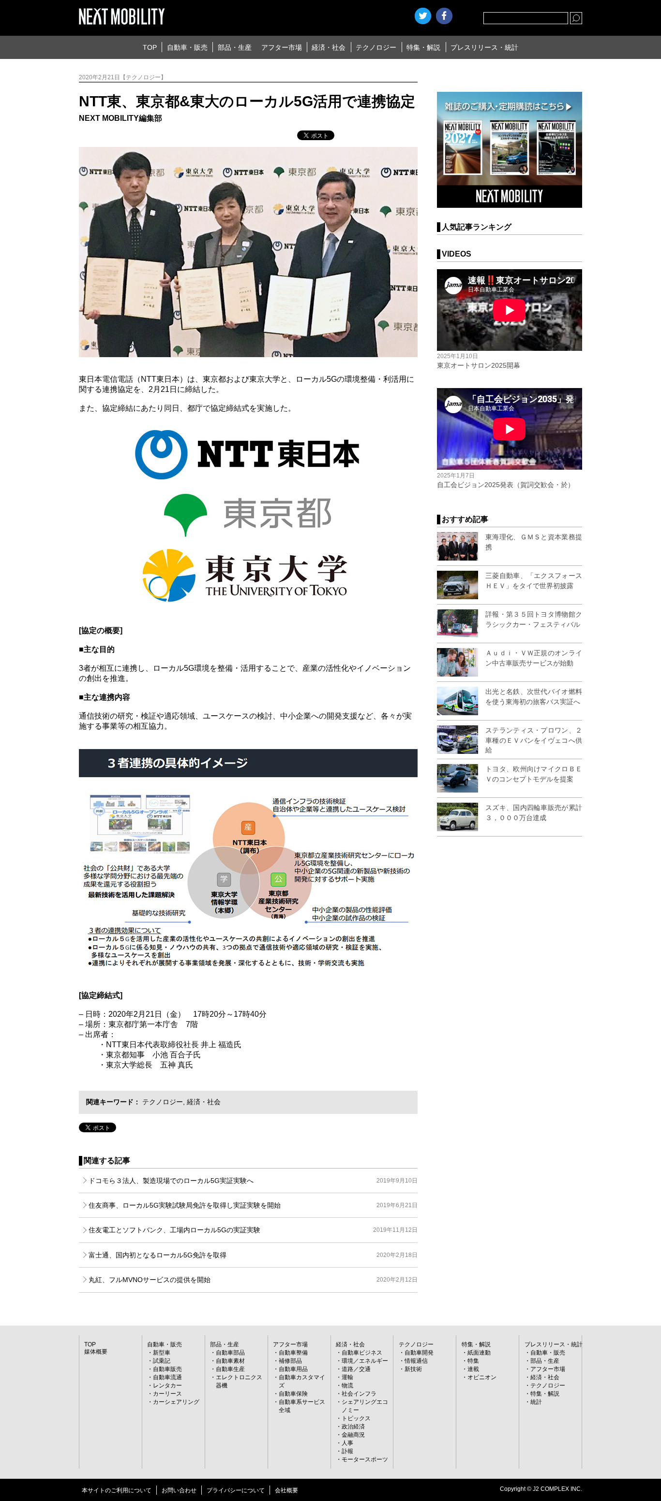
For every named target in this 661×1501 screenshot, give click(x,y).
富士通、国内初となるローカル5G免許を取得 (253, 1255)
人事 (347, 1443)
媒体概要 (95, 1351)
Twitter (423, 16)
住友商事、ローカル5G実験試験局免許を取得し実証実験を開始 (253, 1205)
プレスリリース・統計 (484, 47)
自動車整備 (293, 1352)
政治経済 (353, 1426)
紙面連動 (479, 1352)
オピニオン (481, 1377)
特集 (473, 1360)
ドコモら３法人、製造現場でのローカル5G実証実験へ (253, 1180)
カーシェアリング (176, 1402)
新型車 (161, 1352)
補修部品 (290, 1360)
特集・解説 (423, 47)
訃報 (347, 1451)
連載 (473, 1369)
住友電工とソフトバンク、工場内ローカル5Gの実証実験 (253, 1230)
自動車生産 (230, 1369)
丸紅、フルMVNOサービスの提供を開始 (253, 1280)
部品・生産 (235, 47)
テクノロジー (376, 47)
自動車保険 (293, 1393)
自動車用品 (293, 1369)
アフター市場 (281, 47)
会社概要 (286, 1490)
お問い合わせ (179, 1490)
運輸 (347, 1377)
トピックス (356, 1418)
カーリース (167, 1393)
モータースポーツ (365, 1459)
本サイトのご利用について (116, 1490)
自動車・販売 (187, 47)
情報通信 (416, 1360)
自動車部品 (230, 1352)
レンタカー (167, 1385)
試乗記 (161, 1360)
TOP (150, 47)
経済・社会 (329, 47)
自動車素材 (230, 1360)
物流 (347, 1385)
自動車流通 (167, 1377)
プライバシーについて (236, 1490)
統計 (536, 1402)
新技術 (413, 1369)
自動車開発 (419, 1352)
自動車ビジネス (362, 1352)
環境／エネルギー (365, 1360)
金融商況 (353, 1434)
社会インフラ (359, 1393)
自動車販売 (167, 1369)
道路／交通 (356, 1369)
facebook (444, 16)
